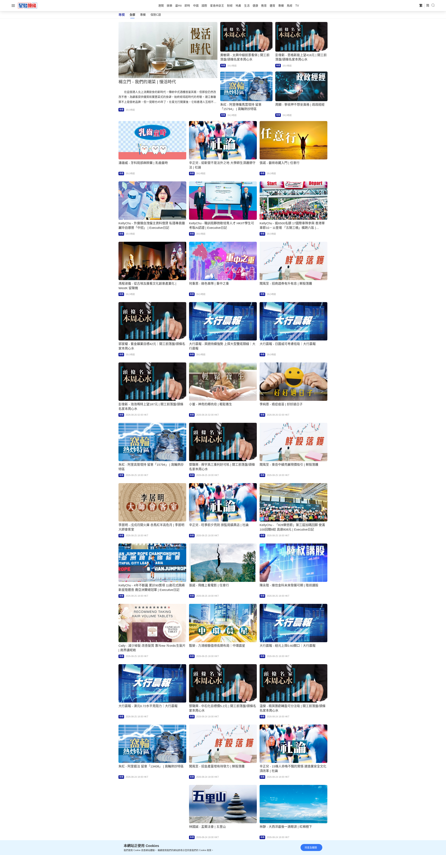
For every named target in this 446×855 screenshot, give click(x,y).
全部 (132, 14)
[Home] (27, 5)
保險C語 (156, 14)
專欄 (143, 14)
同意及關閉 (311, 847)
